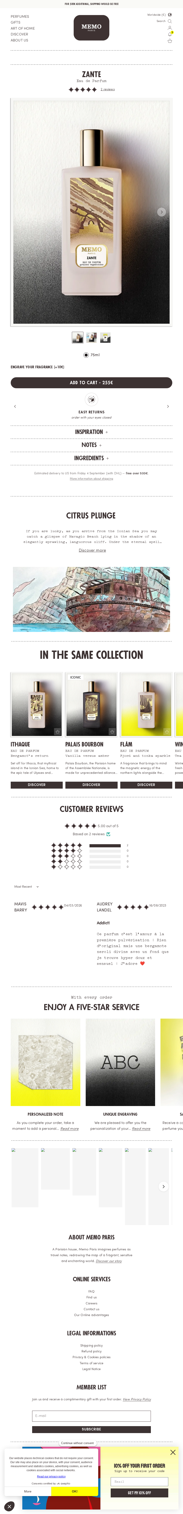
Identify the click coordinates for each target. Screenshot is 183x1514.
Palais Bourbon (84, 744)
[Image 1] (77, 337)
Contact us (91, 1309)
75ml (95, 355)
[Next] (168, 406)
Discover (37, 785)
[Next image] (161, 212)
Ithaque (20, 744)
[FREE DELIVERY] (138, 1062)
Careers (91, 1303)
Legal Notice (91, 1369)
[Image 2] (91, 337)
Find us (91, 1297)
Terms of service (92, 1363)
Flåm (126, 744)
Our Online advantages (91, 1315)
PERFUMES (20, 17)
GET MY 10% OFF (139, 1492)
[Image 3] (105, 337)
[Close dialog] (173, 1452)
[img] (47, 909)
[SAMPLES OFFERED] (63, 1062)
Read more (86, 1129)
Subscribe (91, 1429)
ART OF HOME (23, 28)
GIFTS (15, 22)
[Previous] (15, 406)
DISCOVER (19, 34)
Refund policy (91, 1351)
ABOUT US (19, 40)
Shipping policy (91, 1345)
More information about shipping (91, 478)
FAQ (91, 1291)
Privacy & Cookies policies (91, 1357)
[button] (82, 90)
